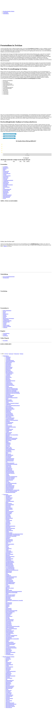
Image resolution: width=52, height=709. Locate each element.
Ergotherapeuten (9, 382)
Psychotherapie (9, 692)
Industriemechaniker (10, 415)
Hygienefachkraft (9, 413)
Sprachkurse (5, 335)
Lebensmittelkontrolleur (10, 582)
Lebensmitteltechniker (10, 583)
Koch (7, 424)
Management (8, 433)
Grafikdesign (5, 181)
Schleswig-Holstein (7, 326)
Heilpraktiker (5, 183)
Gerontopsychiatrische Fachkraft (12, 403)
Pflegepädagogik (6, 197)
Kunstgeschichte (6, 190)
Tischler (7, 481)
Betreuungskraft (9, 368)
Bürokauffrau (8, 517)
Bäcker (7, 502)
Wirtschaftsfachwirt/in (10, 485)
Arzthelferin (8, 359)
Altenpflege (8, 496)
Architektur (5, 166)
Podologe (7, 604)
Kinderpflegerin (9, 423)
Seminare (5, 334)
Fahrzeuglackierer (9, 539)
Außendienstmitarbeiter (10, 361)
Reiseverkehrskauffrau (10, 611)
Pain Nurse (8, 446)
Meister (7, 441)
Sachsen (4, 324)
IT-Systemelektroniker (10, 417)
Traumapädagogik (9, 479)
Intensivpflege (8, 416)
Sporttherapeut (8, 629)
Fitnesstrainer (5, 176)
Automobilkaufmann (10, 360)
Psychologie (8, 691)
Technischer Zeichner (10, 478)
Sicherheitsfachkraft (10, 619)
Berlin (4, 312)
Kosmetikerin (8, 575)
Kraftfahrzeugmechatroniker (11, 576)
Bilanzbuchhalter (9, 371)
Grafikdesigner (9, 548)
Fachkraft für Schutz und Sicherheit (13, 393)
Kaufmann (8, 421)
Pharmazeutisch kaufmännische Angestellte (14, 600)
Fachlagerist (8, 394)
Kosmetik (7, 428)
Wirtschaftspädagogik (10, 705)
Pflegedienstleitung (9, 455)
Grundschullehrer (9, 551)
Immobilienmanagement (8, 184)
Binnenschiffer (8, 513)
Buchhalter (8, 514)
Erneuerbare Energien (10, 385)
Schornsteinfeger (9, 616)
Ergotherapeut (8, 529)
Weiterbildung (6, 13)
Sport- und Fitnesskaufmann (11, 628)
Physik (4, 198)
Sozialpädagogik (9, 468)
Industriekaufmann (9, 414)
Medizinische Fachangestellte (11, 438)
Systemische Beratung (10, 473)
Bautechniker (8, 363)
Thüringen (5, 327)
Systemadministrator (10, 633)
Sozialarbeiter (8, 465)
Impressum (11, 353)
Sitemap (21, 353)
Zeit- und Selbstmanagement (8, 276)
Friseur (7, 398)
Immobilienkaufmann (10, 562)
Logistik (7, 431)
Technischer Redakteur (10, 477)
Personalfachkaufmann (10, 449)
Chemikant (8, 521)
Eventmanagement (6, 175)
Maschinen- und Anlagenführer (12, 434)
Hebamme (8, 555)
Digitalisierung (8, 377)
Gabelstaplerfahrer (9, 401)
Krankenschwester (9, 429)
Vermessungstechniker (10, 644)
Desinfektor (8, 522)
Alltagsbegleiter (9, 495)
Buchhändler (8, 515)
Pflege (7, 452)
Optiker (7, 593)
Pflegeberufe (8, 597)
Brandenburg (5, 313)
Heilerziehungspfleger (10, 408)
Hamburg (5, 316)
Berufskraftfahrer (9, 367)
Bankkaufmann (9, 362)
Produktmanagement (10, 459)
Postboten (8, 606)
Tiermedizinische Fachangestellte (12, 638)
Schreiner (7, 617)
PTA (6, 461)
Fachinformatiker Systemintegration (13, 535)
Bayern (4, 311)
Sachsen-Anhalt (6, 325)
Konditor (7, 574)
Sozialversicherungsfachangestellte (12, 626)
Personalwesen (9, 451)
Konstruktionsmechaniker (11, 426)
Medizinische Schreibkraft (11, 439)
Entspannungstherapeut (10, 528)
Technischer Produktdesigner (11, 476)
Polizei (7, 607)
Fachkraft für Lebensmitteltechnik (12, 391)
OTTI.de (6, 353)
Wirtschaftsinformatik (10, 486)
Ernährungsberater (6, 173)
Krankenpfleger (9, 579)
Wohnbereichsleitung (10, 487)
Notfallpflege (8, 443)
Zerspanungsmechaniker (10, 492)
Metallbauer (8, 442)
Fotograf (7, 547)
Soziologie (8, 697)
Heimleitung (8, 411)
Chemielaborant (9, 373)
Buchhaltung (8, 370)
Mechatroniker (6, 277)
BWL (4, 170)
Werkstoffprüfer (9, 484)
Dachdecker (8, 376)
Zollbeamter (8, 653)
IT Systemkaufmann (10, 566)
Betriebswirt (8, 369)
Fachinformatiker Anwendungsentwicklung (14, 533)
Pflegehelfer (8, 598)
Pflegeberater (8, 454)
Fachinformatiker (9, 387)
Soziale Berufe (8, 624)
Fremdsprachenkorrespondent (11, 397)
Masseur (7, 589)
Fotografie (5, 179)
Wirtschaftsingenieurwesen (11, 704)
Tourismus (8, 701)
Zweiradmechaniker (10, 654)
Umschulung (5, 12)
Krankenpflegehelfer (10, 577)
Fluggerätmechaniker (10, 544)
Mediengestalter (9, 437)
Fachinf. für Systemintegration (12, 388)
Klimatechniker (9, 572)
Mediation (8, 435)
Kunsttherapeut (9, 430)
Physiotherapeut (9, 602)
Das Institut (5, 340)
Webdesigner (8, 648)
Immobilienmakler (9, 563)
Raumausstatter (9, 609)
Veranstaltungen (6, 333)
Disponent (8, 378)
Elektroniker (8, 379)
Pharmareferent (9, 599)
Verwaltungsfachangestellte (11, 483)
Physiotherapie (8, 456)
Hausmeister (8, 553)
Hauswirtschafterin (9, 407)
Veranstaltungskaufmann (10, 643)
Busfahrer (8, 519)
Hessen (4, 317)
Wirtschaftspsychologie (10, 706)
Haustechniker (8, 406)
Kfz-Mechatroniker (9, 422)
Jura (4, 188)
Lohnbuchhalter (9, 432)
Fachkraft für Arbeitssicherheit (12, 389)
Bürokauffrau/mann (9, 372)
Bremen (4, 315)
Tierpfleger (8, 639)
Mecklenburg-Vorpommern (8, 318)
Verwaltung (8, 482)
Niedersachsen (6, 319)
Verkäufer (8, 645)
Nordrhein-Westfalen (7, 320)
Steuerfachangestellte (10, 472)
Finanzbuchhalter (9, 396)
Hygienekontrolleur (9, 560)
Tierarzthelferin (9, 637)
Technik (7, 474)
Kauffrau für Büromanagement (12, 420)
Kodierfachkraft (9, 425)
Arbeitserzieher (9, 498)
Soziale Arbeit (8, 466)
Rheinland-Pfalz (6, 321)
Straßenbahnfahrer (9, 632)
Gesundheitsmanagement (8, 180)
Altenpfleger (8, 357)
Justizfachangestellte (10, 419)
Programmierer (9, 608)
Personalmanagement (7, 194)
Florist (7, 542)
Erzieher (4, 174)
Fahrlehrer (8, 538)
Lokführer (8, 586)
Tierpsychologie (9, 700)
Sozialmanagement (9, 695)
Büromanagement (9, 518)
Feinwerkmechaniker (10, 395)
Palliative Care (8, 447)
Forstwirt (7, 545)
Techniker (8, 475)
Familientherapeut (9, 540)
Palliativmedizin (9, 448)
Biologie (4, 168)
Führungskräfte (9, 399)
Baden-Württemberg (7, 310)
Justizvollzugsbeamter (10, 568)
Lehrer (7, 584)
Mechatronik (5, 191)
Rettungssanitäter (9, 612)
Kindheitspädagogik (7, 189)
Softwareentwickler (9, 620)
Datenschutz (16, 353)
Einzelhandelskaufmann (10, 380)
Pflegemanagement (7, 196)
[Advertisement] (26, 34)
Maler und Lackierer (10, 588)
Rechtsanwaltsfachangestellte (11, 464)
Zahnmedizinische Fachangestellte (12, 490)
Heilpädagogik (6, 182)
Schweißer (8, 618)
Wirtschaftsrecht (9, 707)
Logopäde (8, 585)
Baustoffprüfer (8, 364)
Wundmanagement (9, 488)
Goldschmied (8, 550)
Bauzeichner (8, 366)
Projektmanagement (10, 460)
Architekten (8, 358)
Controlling (8, 375)
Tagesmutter (8, 634)
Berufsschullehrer (9, 509)
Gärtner (7, 402)
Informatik (5, 185)
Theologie (8, 699)
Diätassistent (8, 523)
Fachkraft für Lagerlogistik (11, 390)
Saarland (5, 322)
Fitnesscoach (5, 178)
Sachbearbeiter (8, 613)
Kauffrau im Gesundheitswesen (12, 570)
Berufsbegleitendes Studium (8, 11)
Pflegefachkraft (9, 603)
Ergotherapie (5, 172)
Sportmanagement (9, 698)
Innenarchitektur (6, 187)
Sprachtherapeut (9, 469)
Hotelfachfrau (8, 412)
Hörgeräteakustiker (9, 558)
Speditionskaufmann (10, 470)
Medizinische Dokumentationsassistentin (14, 591)
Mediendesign (6, 192)
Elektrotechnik (6, 171)
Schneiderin (8, 615)
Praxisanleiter (8, 457)
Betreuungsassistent (9, 511)
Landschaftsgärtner (9, 581)
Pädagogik (5, 193)
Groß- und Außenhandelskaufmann (13, 405)
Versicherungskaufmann (10, 646)
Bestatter (7, 510)
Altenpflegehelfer (9, 497)
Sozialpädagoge (9, 625)
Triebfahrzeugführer (10, 642)
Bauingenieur (5, 167)
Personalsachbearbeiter (10, 595)
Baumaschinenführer (10, 504)
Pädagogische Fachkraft (10, 594)
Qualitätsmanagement (10, 463)
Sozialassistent (8, 467)
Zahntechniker (8, 651)
